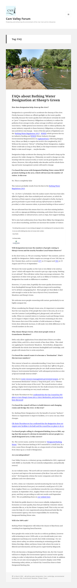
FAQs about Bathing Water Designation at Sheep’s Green (36, 98)
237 (40, 261)
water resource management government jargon (39, 379)
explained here (43, 139)
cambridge (50, 576)
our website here (44, 497)
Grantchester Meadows (30, 578)
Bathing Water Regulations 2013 (27, 133)
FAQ (21, 578)
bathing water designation (34, 576)
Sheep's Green (42, 578)
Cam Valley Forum (18, 19)
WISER (33, 136)
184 (56, 261)
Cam (45, 576)
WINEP (43, 133)
